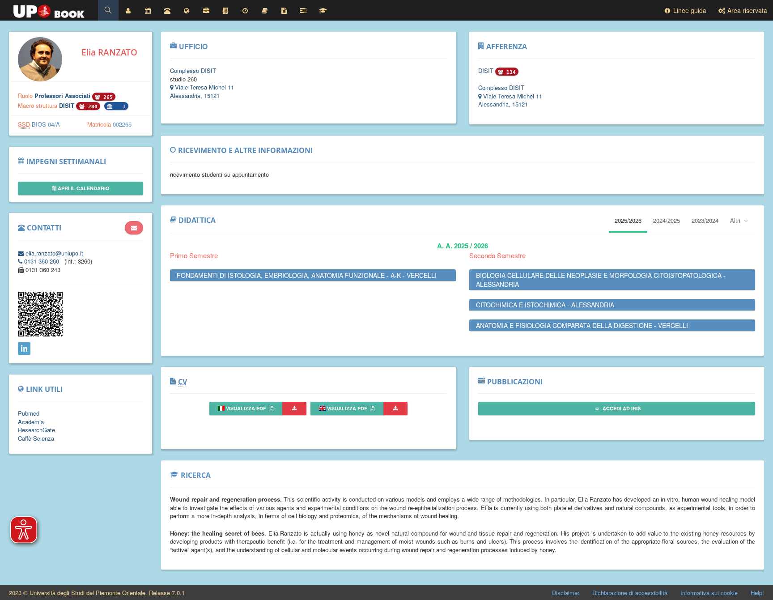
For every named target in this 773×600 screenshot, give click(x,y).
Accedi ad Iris (621, 408)
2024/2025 (666, 220)
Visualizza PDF (246, 408)
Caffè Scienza (36, 438)
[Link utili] (186, 10)
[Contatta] (134, 227)
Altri (736, 220)
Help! (757, 592)
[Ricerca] (323, 10)
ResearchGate (36, 430)
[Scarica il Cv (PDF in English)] (395, 409)
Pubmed (28, 413)
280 (91, 107)
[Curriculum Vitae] (284, 10)
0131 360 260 (41, 261)
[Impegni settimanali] (147, 10)
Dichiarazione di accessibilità (629, 592)
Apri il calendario (83, 188)
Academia (31, 421)
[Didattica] (264, 10)
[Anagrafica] (128, 10)
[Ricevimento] (245, 10)
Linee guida (688, 10)
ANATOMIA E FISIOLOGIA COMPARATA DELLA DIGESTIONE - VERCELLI (582, 325)
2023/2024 (705, 220)
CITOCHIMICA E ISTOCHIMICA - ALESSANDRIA (545, 304)
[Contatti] (167, 10)
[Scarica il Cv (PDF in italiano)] (294, 409)
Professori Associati (63, 95)
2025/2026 (628, 220)
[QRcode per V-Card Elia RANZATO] (40, 334)
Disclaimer (565, 592)
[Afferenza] (225, 10)
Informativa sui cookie (709, 592)
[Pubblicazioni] (303, 10)
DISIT (67, 105)
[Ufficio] (206, 10)
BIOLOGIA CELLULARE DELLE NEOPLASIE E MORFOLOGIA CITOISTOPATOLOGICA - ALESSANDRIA (601, 280)
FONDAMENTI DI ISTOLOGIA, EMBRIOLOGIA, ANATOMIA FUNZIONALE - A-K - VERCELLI (307, 275)
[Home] (49, 9)
